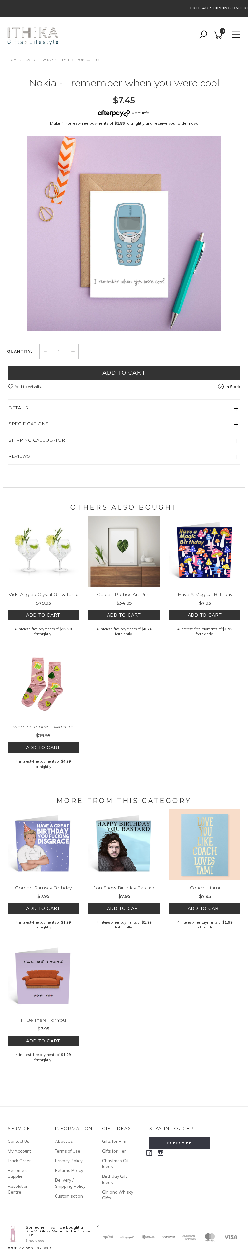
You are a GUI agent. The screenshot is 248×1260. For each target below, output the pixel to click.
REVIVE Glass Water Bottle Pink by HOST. (58, 1233)
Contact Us (18, 1141)
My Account (19, 1150)
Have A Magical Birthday (205, 594)
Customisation (69, 1195)
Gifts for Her (114, 1150)
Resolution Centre (18, 1189)
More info (139, 112)
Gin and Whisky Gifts (117, 1194)
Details (18, 407)
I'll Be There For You (43, 1020)
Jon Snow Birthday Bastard (124, 888)
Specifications (29, 423)
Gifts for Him (114, 1141)
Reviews (19, 456)
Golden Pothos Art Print (124, 594)
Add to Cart (124, 372)
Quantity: (19, 351)
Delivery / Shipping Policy (70, 1182)
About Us (64, 1141)
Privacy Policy (69, 1160)
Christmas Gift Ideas (116, 1163)
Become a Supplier (18, 1173)
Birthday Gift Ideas (114, 1179)
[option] (124, 233)
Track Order (19, 1160)
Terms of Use (67, 1150)
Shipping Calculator (37, 440)
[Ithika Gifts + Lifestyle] (33, 35)
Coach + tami (205, 888)
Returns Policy (69, 1170)
